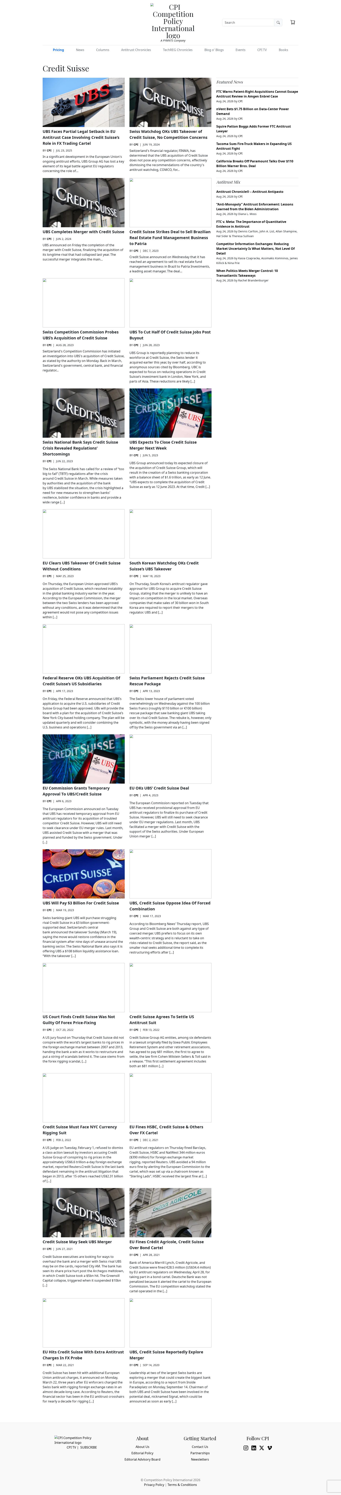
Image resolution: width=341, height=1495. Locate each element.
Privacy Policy (154, 1485)
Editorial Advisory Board (142, 1459)
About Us (142, 1447)
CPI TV (262, 50)
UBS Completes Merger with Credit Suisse (83, 231)
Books (283, 50)
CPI (49, 150)
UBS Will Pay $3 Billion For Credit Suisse (81, 903)
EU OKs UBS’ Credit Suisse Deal (159, 788)
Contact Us (200, 1447)
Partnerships (200, 1453)
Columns (102, 50)
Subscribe (88, 1447)
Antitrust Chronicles (136, 50)
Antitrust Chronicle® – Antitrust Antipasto (249, 191)
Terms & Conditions (182, 1485)
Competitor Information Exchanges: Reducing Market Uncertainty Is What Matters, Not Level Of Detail (255, 249)
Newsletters (200, 1459)
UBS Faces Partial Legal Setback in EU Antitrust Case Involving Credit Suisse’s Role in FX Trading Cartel (81, 137)
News (80, 50)
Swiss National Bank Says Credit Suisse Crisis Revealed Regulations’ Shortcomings (80, 448)
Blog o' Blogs (214, 50)
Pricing (58, 50)
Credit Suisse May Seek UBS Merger (77, 1241)
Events (240, 50)
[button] (292, 22)
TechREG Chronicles (178, 50)
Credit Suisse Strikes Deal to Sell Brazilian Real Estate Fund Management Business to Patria (170, 237)
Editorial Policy (142, 1453)
